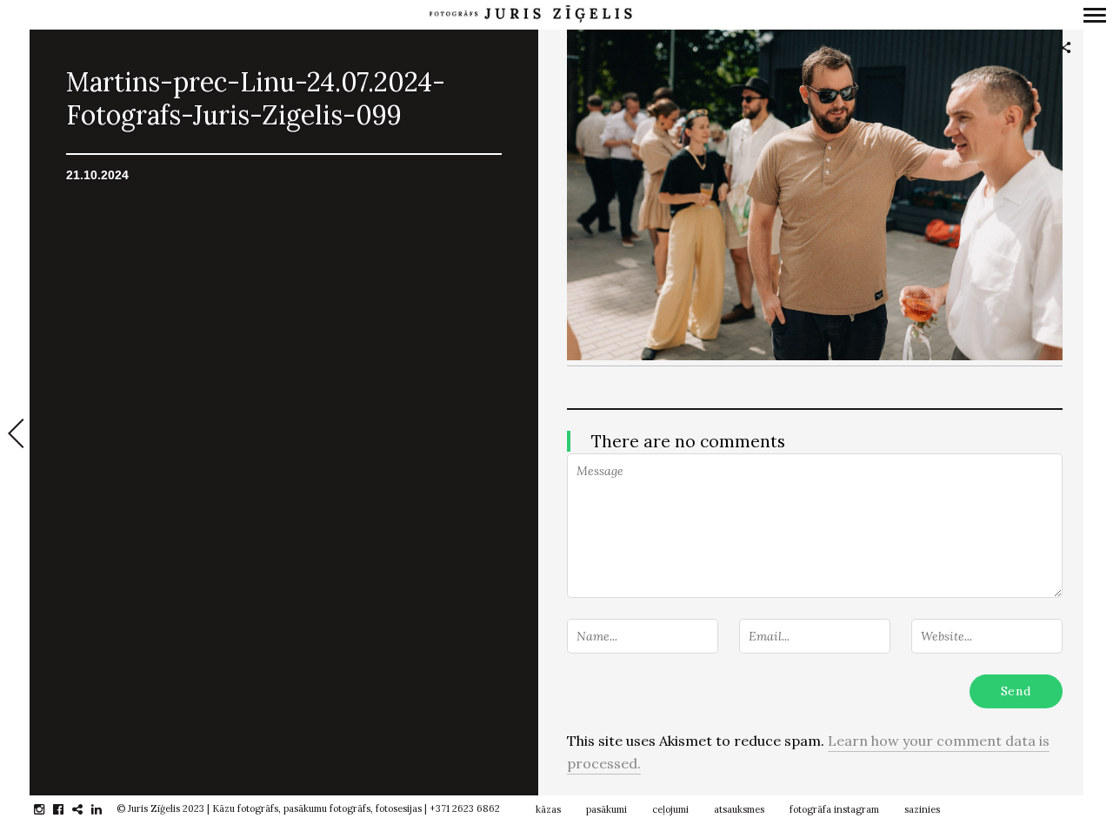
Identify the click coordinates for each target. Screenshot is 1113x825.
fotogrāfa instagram (834, 809)
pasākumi (606, 809)
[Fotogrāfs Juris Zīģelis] (530, 14)
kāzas (548, 809)
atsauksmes (739, 809)
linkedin (105, 809)
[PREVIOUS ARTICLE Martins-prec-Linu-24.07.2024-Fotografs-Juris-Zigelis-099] (15, 435)
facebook (67, 809)
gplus (86, 809)
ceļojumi (670, 809)
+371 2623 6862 (465, 808)
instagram (48, 809)
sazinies (922, 809)
